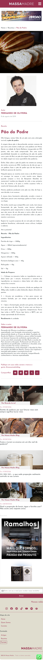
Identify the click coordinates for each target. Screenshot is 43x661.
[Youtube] (26, 608)
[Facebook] (11, 608)
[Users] (36, 608)
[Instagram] (6, 608)
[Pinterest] (16, 608)
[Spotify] (31, 608)
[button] (15, 372)
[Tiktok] (21, 608)
